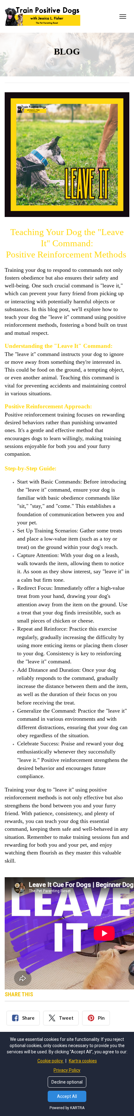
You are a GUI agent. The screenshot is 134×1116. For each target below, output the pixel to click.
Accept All (67, 1096)
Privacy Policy (67, 1070)
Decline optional (67, 1082)
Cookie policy (50, 1060)
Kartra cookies (83, 1060)
